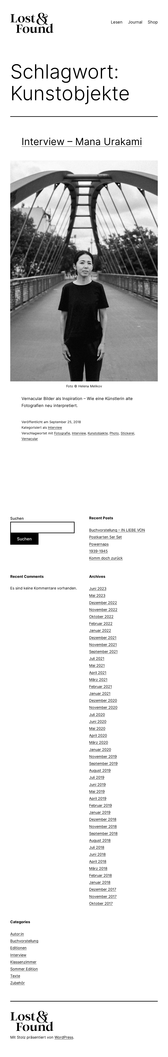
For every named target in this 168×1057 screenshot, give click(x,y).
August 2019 (100, 770)
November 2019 (103, 756)
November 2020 (103, 707)
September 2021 (103, 651)
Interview (55, 427)
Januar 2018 (99, 882)
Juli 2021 (96, 658)
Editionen (18, 948)
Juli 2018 (96, 847)
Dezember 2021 (102, 638)
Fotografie (62, 433)
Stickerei (127, 433)
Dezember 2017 (102, 889)
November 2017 (103, 896)
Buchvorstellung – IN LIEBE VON (117, 530)
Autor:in (17, 934)
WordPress (63, 1037)
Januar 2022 (100, 630)
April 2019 (97, 798)
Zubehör (17, 983)
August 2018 (100, 840)
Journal (135, 22)
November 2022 (103, 609)
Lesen (117, 22)
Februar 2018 (100, 875)
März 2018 (98, 868)
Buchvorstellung (24, 941)
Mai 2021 (97, 665)
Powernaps (99, 544)
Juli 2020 (97, 714)
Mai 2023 (97, 595)
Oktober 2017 (101, 903)
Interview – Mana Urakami (82, 141)
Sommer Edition (24, 969)
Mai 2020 (97, 728)
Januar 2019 (99, 812)
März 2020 (98, 742)
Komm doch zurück (106, 558)
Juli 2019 (96, 777)
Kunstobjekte (98, 433)
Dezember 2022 (103, 603)
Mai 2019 (97, 791)
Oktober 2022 (101, 616)
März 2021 (98, 679)
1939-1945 (98, 551)
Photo (114, 433)
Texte (15, 976)
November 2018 (103, 826)
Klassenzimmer (23, 962)
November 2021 (103, 644)
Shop (153, 22)
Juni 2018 (97, 854)
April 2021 (97, 672)
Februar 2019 (100, 805)
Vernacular (30, 439)
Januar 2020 (100, 749)
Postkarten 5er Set (105, 537)
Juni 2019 (97, 784)
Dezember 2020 (103, 700)
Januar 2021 (99, 693)
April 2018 (97, 861)
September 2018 (103, 833)
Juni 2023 (97, 588)
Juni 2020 (97, 721)
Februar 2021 (100, 686)
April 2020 (98, 735)
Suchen (17, 518)
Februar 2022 (100, 623)
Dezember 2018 (102, 819)
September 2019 (103, 763)
